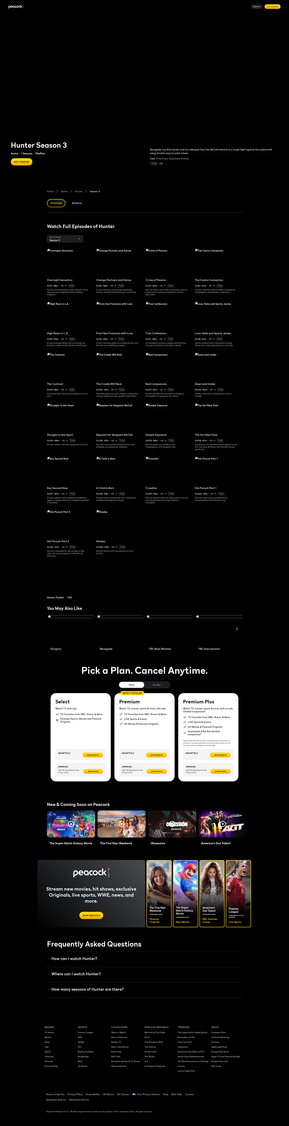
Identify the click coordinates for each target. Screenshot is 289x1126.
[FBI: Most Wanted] (170, 630)
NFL (80, 1047)
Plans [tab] (131, 684)
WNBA (81, 1042)
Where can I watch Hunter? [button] (76, 974)
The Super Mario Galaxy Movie (192, 1032)
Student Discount (219, 1061)
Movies (48, 1037)
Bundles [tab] (157, 684)
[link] (70, 582)
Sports (48, 1051)
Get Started (272, 7)
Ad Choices (123, 1094)
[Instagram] (238, 1092)
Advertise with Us (56, 1099)
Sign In (256, 7)
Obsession (183, 1047)
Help (165, 1094)
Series (64, 191)
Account (215, 1042)
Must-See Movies (120, 1047)
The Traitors (150, 1047)
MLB (80, 1061)
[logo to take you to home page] (15, 7)
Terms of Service (55, 1094)
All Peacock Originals (154, 1066)
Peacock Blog (51, 1066)
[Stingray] (71, 630)
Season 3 (95, 191)
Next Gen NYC (185, 1042)
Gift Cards (216, 1066)
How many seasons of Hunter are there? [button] (87, 989)
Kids (47, 1047)
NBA (80, 1037)
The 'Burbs (149, 1056)
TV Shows (49, 1032)
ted (146, 1061)
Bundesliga (83, 1056)
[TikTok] (223, 1092)
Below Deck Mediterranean (191, 1056)
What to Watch (118, 1032)
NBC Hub (115, 1056)
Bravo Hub (116, 1051)
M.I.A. (147, 1037)
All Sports (82, 1066)
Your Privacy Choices (148, 1094)
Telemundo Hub (118, 1066)
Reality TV (116, 1042)
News (47, 1042)
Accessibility (93, 1094)
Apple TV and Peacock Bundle (225, 1056)
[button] (71, 824)
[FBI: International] (219, 630)
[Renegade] (120, 630)
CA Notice (108, 1094)
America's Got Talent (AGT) (191, 1051)
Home (50, 191)
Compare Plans (218, 1032)
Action (14, 153)
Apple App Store (219, 1047)
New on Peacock (119, 1037)
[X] (215, 1100)
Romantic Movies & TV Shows (125, 1061)
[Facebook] (215, 1092)
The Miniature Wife (153, 1042)
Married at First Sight (154, 1032)
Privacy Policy (75, 1094)
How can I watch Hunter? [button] (74, 958)
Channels (49, 1056)
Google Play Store (220, 1051)
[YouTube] (230, 1092)
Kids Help (176, 1094)
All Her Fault (150, 1051)
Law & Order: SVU (186, 1071)
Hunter (78, 191)
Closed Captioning (220, 1037)
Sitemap (49, 1061)
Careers (189, 1094)
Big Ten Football (85, 1051)
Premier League (85, 1032)
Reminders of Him (186, 1037)
